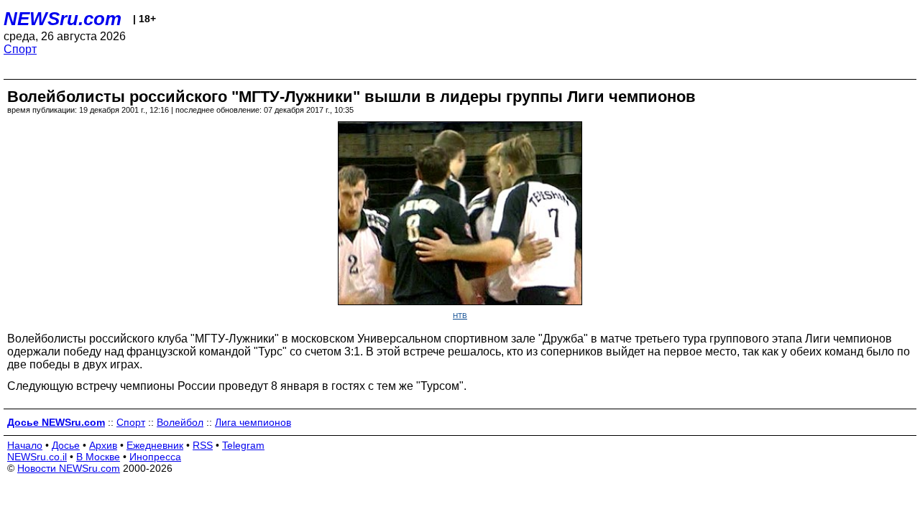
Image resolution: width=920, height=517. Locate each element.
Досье (66, 445)
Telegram (243, 445)
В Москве (98, 456)
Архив (103, 445)
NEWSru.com (62, 18)
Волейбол (180, 422)
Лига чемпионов (253, 422)
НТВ (460, 316)
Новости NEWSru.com (68, 468)
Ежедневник (154, 445)
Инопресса (155, 456)
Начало (24, 445)
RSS (203, 445)
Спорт (20, 49)
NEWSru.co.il (37, 456)
